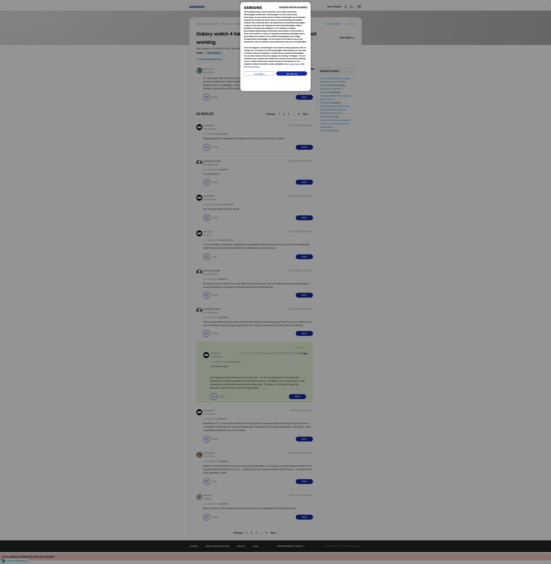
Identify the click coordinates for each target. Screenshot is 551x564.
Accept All (291, 74)
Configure (259, 74)
